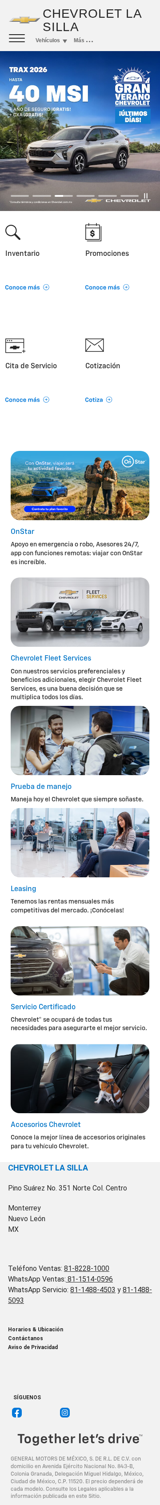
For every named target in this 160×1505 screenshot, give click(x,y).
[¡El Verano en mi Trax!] (80, 131)
